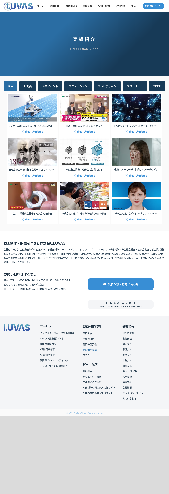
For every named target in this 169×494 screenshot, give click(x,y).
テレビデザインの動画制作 (54, 366)
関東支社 (127, 344)
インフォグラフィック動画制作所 (57, 333)
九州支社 (127, 377)
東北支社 (127, 338)
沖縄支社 (127, 382)
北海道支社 (128, 333)
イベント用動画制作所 (51, 338)
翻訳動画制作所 (48, 344)
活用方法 (87, 333)
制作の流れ (88, 339)
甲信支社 (127, 349)
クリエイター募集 (92, 377)
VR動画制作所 (47, 349)
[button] (54, 6)
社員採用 (87, 371)
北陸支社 (127, 360)
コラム (86, 355)
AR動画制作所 (47, 355)
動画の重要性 (90, 344)
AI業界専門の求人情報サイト (98, 393)
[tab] (10, 86)
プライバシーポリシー (134, 393)
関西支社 (127, 366)
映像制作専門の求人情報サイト (99, 387)
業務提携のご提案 (92, 382)
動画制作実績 (90, 350)
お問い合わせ (129, 398)
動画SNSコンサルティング (54, 360)
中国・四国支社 (130, 371)
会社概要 (127, 387)
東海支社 (127, 355)
